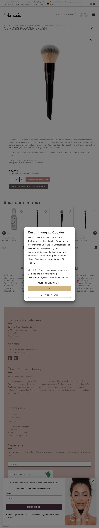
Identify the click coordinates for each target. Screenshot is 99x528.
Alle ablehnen (49, 295)
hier (66, 277)
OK (49, 288)
